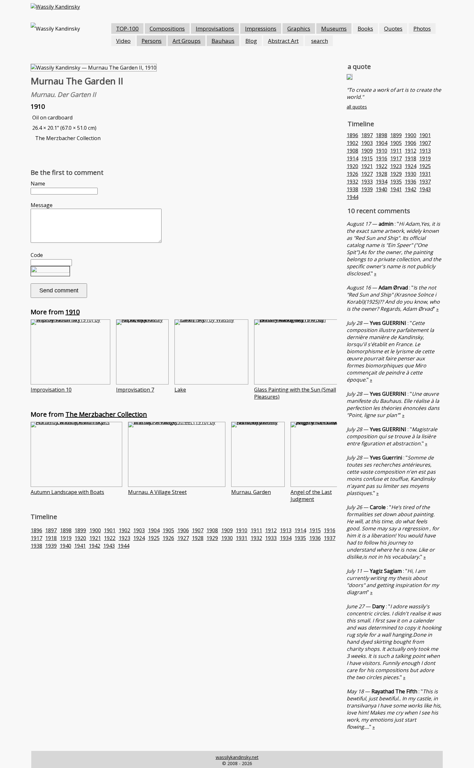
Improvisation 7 (135, 389)
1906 (183, 530)
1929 (212, 538)
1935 (300, 538)
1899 (80, 530)
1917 (36, 538)
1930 (227, 538)
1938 (36, 545)
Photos (422, 28)
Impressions (260, 28)
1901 (109, 530)
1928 (197, 538)
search (319, 40)
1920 (80, 538)
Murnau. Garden (251, 492)
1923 (124, 538)
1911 (256, 530)
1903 (139, 530)
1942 (94, 545)
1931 (241, 538)
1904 (154, 530)
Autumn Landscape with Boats (67, 492)
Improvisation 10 (51, 389)
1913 (285, 530)
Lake (180, 389)
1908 (212, 530)
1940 (65, 545)
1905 (168, 530)
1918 (51, 538)
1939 (51, 545)
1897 (51, 530)
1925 (154, 538)
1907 (197, 530)
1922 (109, 538)
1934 (285, 538)
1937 (329, 538)
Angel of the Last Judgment (311, 495)
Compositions (167, 28)
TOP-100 (127, 28)
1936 (315, 538)
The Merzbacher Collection (106, 414)
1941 (80, 545)
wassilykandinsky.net (237, 757)
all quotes (357, 107)
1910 (72, 312)
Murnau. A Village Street (157, 492)
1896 (36, 530)
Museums (334, 28)
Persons (152, 40)
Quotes (393, 28)
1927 (183, 538)
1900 (95, 530)
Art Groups (187, 40)
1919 (66, 538)
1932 (256, 538)
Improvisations (215, 28)
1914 (300, 530)
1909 (227, 530)
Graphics (298, 28)
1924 (139, 538)
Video (123, 40)
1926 (168, 538)
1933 (271, 538)
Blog (251, 40)
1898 (66, 530)
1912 (271, 530)
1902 (124, 530)
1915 (315, 530)
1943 (109, 545)
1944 (123, 545)
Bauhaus (223, 40)
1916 (329, 530)
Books (365, 28)
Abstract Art (283, 40)
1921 (95, 538)
